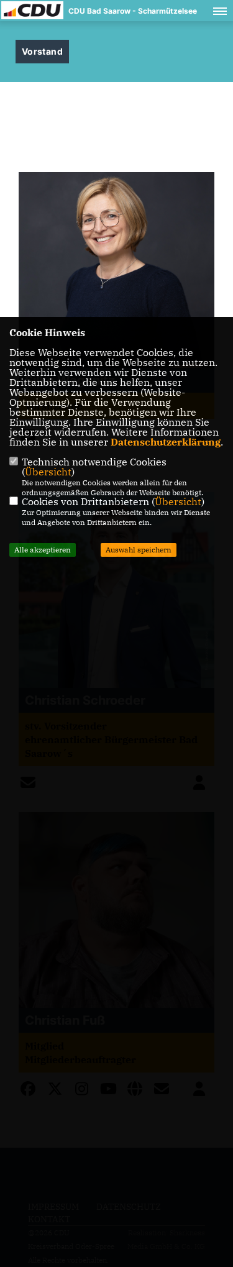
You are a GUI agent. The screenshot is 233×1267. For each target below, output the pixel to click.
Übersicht (48, 471)
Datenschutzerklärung (166, 442)
